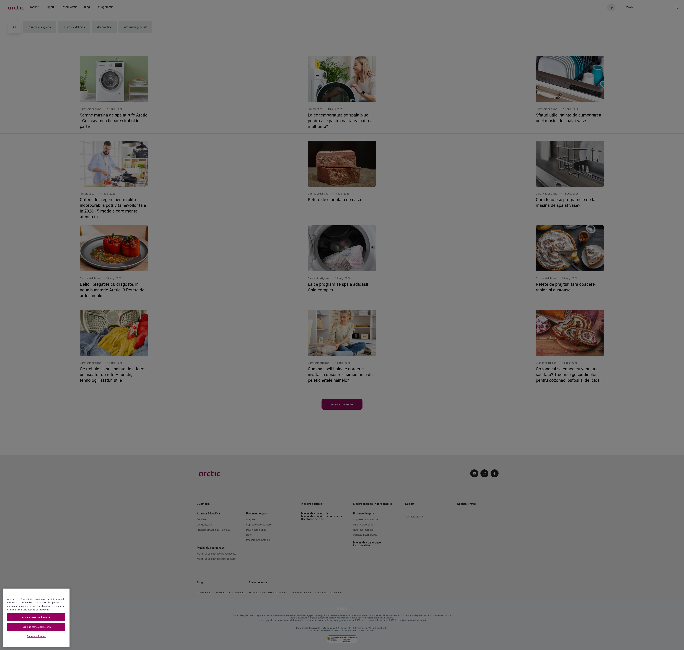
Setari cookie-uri (36, 636)
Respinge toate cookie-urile (36, 626)
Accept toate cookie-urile (36, 617)
